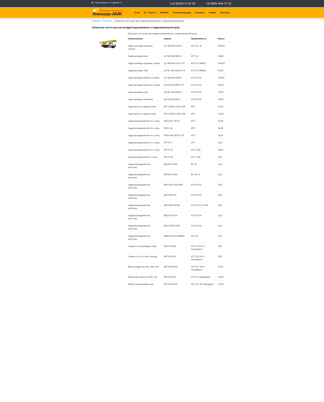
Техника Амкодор (182, 12)
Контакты (225, 12)
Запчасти (200, 12)
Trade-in (151, 12)
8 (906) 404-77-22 (219, 3)
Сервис (212, 12)
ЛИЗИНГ (164, 12)
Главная (96, 21)
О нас (137, 12)
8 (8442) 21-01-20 (183, 3)
